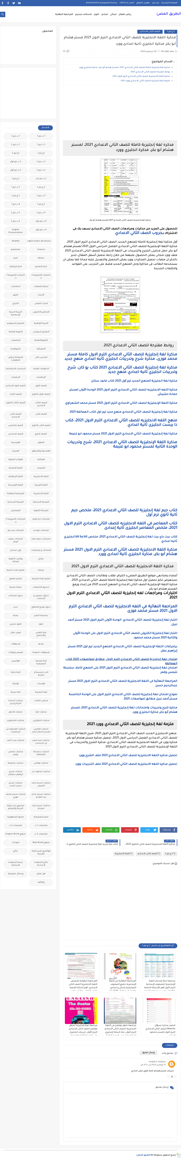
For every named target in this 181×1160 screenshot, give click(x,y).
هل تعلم (41, 874)
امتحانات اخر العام (41, 519)
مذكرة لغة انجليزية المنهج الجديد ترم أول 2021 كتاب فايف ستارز (134, 381)
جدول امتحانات (15, 596)
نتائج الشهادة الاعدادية (41, 864)
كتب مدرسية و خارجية (41, 673)
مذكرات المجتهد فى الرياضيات (15, 730)
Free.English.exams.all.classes (40, 241)
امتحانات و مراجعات (41, 550)
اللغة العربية (41, 485)
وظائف (41, 882)
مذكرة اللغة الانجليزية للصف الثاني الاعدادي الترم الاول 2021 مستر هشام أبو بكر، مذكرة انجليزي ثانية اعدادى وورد (120, 552)
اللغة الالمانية (15, 468)
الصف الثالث (16, 394)
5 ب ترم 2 (15, 213)
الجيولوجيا (16, 349)
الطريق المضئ (168, 14)
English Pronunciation (15, 231)
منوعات (15, 843)
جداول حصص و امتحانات (41, 597)
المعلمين (16, 511)
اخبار (15, 258)
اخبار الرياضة (16, 267)
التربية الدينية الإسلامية (15, 313)
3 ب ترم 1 (15, 187)
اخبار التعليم (41, 267)
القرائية (41, 460)
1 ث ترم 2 (15, 145)
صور (41, 624)
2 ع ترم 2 (41, 187)
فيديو (41, 644)
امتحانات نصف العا (41, 539)
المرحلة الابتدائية (41, 502)
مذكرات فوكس (41, 763)
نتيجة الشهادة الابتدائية (15, 864)
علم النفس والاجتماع (41, 634)
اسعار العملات (41, 286)
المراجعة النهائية (64, 14)
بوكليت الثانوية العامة (15, 560)
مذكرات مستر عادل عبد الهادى (41, 795)
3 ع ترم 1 (41, 204)
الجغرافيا (41, 349)
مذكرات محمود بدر (41, 772)
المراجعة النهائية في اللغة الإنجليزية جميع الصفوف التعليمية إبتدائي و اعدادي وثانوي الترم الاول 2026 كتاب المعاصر (121, 988)
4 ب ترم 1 (15, 204)
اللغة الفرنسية (15, 485)
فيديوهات (15, 644)
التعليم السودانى (41, 332)
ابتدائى (113, 14)
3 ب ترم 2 (41, 196)
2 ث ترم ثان (41, 179)
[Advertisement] (120, 113)
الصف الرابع (41, 434)
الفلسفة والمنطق (41, 451)
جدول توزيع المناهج (41, 607)
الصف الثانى (41, 414)
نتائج (15, 851)
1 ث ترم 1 (41, 145)
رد (172, 1076)
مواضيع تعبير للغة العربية (41, 852)
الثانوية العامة (16, 332)
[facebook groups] (2, 3)
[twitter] (13, 3)
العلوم (41, 443)
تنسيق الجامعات (41, 587)
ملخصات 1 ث (41, 826)
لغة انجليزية (41, 692)
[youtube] (19, 3)
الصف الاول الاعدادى (15, 386)
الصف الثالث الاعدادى (41, 404)
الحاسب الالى (41, 357)
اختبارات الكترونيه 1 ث (15, 276)
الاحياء (41, 295)
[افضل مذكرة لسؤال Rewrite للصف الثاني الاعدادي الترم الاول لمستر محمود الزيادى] (159, 1010)
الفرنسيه (15, 443)
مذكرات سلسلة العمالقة (41, 753)
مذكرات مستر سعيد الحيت (15, 784)
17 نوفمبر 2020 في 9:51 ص (153, 1065)
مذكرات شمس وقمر (15, 753)
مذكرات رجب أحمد (15, 740)
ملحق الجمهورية (15, 817)
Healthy (15, 241)
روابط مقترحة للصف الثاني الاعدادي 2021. (150, 72)
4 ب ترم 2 (41, 213)
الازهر (15, 295)
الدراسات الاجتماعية (15, 369)
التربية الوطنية (41, 323)
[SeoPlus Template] (178, 1155)
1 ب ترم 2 (15, 136)
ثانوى (96, 14)
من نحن (155, 3)
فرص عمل (15, 633)
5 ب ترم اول (41, 221)
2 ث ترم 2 (41, 170)
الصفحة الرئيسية (169, 3)
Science (41, 250)
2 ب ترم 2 (41, 162)
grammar (15, 250)
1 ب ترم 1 (41, 136)
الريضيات (15, 377)
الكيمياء (41, 468)
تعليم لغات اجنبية (16, 570)
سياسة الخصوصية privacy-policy (101, 3)
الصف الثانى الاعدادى (150, 31)
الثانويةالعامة (41, 340)
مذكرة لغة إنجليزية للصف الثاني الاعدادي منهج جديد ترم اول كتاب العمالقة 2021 (123, 412)
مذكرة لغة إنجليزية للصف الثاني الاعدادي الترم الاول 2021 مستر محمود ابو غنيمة (123, 433)
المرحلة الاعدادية (15, 502)
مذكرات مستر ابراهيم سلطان (15, 773)
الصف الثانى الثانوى (41, 425)
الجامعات (15, 340)
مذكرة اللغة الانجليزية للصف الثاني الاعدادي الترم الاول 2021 (141, 76)
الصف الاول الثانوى (41, 394)
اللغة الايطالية (15, 477)
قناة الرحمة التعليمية (41, 662)
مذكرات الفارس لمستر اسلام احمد (41, 730)
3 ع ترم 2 (16, 196)
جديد (15, 607)
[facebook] (8, 3)
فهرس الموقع (143, 3)
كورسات (41, 684)
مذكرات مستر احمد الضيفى (41, 784)
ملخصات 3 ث (41, 834)
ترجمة (41, 570)
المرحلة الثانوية (41, 511)
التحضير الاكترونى (41, 312)
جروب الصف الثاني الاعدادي (138, 233)
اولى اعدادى (15, 550)
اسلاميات (15, 286)
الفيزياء (15, 451)
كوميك (15, 684)
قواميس (15, 661)
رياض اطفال (125, 14)
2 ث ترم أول (15, 170)
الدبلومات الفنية (41, 369)
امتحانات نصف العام (15, 540)
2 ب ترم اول (15, 162)
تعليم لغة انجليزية (41, 579)
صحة (15, 616)
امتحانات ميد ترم (16, 530)
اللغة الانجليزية (122, 854)
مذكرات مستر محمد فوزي (15, 795)
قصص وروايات (15, 652)
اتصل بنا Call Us (127, 3)
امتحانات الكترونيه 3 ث (15, 520)
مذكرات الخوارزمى (41, 721)
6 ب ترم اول (41, 230)
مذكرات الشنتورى (15, 721)
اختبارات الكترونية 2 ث (41, 276)
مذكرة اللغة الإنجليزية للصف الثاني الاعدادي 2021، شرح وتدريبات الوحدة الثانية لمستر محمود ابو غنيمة (122, 444)
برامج (41, 559)
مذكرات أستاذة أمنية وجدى (15, 702)
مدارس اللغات (41, 701)
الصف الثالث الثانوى (15, 403)
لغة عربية (16, 692)
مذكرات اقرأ (41, 712)
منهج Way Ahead (41, 843)
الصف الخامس (15, 425)
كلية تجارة (16, 672)
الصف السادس (15, 434)
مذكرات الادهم (15, 712)
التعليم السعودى (15, 323)
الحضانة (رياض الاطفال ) (15, 359)
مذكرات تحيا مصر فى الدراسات (41, 742)
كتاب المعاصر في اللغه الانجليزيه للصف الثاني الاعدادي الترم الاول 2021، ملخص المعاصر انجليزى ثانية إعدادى (120, 526)
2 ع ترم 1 (171, 31)
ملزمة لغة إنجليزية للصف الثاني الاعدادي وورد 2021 (145, 81)
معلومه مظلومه (157, 1062)
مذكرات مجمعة (15, 763)
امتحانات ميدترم (83, 14)
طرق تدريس (16, 624)
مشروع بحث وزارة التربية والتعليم (15, 807)
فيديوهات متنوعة (41, 652)
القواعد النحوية (15, 460)
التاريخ (16, 304)
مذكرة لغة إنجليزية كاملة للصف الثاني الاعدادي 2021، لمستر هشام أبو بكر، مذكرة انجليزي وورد (124, 67)
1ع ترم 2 (15, 153)
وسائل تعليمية (15, 874)
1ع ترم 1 (41, 153)
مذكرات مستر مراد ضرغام (41, 807)
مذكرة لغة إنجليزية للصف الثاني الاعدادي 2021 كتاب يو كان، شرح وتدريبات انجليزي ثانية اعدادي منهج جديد (122, 370)
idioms (41, 258)
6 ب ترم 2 (15, 221)
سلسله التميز (41, 616)
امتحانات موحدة (41, 530)
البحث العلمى (41, 304)
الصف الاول (41, 386)
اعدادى (104, 14)
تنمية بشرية (15, 587)
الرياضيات (41, 377)
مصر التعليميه (41, 817)
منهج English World (15, 834)
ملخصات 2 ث (15, 826)
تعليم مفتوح (15, 579)
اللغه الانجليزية (41, 494)
